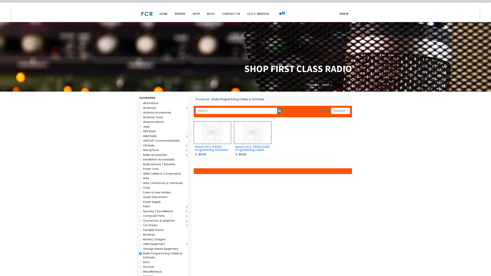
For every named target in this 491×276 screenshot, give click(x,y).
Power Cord (150, 169)
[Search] (279, 111)
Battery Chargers (154, 239)
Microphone (151, 150)
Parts (146, 206)
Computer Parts (154, 216)
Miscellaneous (152, 272)
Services (148, 267)
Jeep (146, 127)
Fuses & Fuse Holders (157, 192)
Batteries (149, 235)
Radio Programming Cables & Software (162, 255)
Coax (146, 188)
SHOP (325, 85)
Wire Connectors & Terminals (163, 183)
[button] (340, 111)
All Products (151, 103)
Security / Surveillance (158, 211)
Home (313, 85)
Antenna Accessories (157, 112)
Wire (146, 178)
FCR (147, 14)
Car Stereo (150, 225)
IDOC (146, 262)
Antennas (149, 108)
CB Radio (149, 145)
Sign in (343, 13)
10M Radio (149, 131)
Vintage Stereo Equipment (160, 249)
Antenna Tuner (153, 117)
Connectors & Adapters (159, 221)
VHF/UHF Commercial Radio (161, 141)
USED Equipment (154, 244)
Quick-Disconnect (155, 197)
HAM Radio (150, 136)
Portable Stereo (153, 230)
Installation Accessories (158, 159)
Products (202, 99)
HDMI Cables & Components (162, 174)
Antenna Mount (153, 122)
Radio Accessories (155, 155)
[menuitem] (163, 14)
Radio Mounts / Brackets (159, 164)
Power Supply (152, 202)
